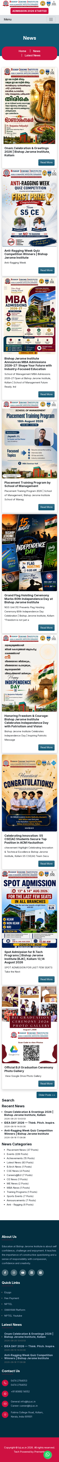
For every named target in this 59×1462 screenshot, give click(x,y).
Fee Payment (11, 1298)
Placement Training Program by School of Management (27, 484)
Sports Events (20, 1196)
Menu (8, 19)
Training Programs (22, 1191)
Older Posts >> (47, 1095)
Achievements (21, 1158)
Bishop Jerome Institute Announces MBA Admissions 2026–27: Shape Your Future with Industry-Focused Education (28, 364)
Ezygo (7, 1292)
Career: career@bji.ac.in (24, 1405)
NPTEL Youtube (13, 1315)
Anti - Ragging (20, 1204)
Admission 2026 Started (29, 10)
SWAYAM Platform (14, 1309)
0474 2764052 (19, 1384)
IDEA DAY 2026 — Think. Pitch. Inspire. (29, 1122)
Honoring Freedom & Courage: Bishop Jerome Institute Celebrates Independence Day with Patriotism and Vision (26, 721)
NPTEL (8, 1304)
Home (22, 51)
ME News (18, 1183)
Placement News (23, 1149)
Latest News (32, 55)
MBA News (18, 1187)
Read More (46, 162)
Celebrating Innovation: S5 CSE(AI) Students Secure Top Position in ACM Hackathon (25, 839)
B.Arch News (19, 1166)
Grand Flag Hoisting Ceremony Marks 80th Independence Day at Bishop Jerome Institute (28, 599)
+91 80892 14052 (20, 1391)
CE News (17, 1179)
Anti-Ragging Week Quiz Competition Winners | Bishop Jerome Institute (26, 254)
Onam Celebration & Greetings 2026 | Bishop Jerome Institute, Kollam (27, 151)
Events (17, 1154)
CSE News (18, 1170)
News (36, 51)
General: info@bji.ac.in (23, 1401)
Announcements (21, 1200)
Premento (39, 1451)
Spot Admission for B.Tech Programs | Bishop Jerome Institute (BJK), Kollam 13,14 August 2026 (24, 957)
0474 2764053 (19, 1380)
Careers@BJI (20, 1175)
